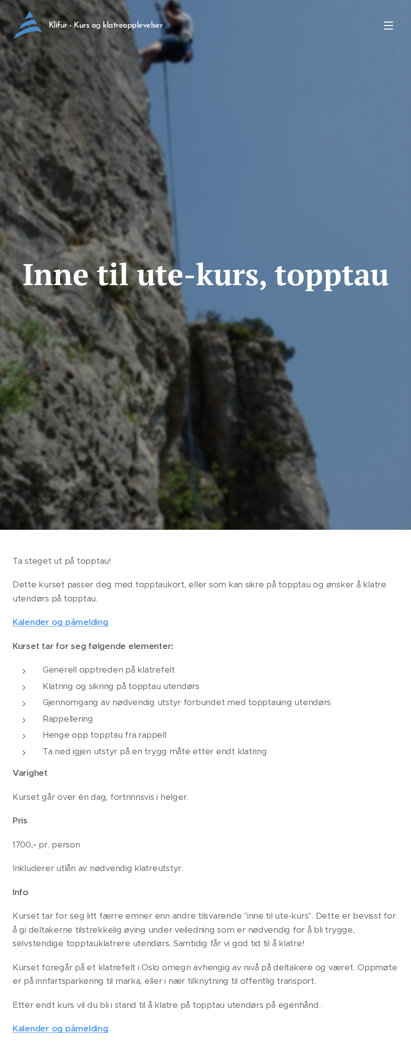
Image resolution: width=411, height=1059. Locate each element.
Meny (388, 25)
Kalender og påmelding (60, 621)
